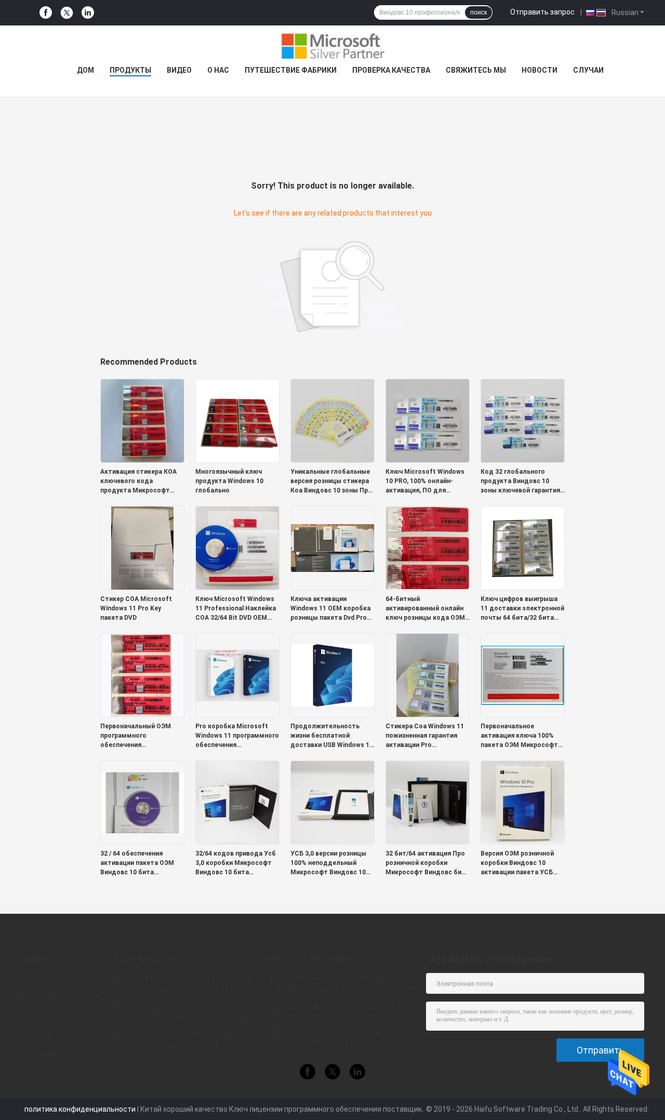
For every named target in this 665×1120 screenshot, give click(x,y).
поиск (478, 12)
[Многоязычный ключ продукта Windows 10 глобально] (237, 420)
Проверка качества (391, 70)
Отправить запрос (542, 12)
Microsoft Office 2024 (309, 959)
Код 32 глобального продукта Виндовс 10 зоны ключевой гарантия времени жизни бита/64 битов (520, 481)
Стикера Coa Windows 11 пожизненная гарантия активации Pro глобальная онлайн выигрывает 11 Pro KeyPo (426, 736)
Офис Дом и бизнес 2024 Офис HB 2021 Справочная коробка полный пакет (344, 1011)
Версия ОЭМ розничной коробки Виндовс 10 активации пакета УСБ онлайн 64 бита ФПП (517, 863)
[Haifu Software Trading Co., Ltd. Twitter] (67, 13)
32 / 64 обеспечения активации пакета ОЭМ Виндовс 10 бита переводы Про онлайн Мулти (137, 863)
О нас (218, 70)
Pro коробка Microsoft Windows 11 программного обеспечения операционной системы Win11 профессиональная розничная (237, 736)
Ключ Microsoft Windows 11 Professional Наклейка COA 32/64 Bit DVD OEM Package (235, 608)
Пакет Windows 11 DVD (155, 959)
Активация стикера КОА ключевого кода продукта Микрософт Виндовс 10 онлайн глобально (138, 481)
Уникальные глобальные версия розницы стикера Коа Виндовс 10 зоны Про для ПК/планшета (331, 481)
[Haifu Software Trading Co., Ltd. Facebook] (45, 12)
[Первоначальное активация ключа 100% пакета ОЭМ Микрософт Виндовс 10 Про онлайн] (522, 675)
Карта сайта (42, 1053)
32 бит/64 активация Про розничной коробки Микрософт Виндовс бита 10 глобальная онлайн (427, 863)
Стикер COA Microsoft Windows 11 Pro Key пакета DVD (136, 608)
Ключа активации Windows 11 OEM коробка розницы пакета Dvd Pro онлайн (330, 608)
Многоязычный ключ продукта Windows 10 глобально (229, 481)
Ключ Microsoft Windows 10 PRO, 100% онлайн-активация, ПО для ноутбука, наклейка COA (424, 481)
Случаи (588, 70)
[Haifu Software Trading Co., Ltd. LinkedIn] (87, 12)
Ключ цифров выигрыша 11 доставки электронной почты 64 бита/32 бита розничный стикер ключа (522, 608)
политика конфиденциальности (80, 1109)
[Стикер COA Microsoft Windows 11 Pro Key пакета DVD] (142, 547)
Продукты (130, 70)
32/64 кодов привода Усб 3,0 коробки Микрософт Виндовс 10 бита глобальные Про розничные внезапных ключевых (235, 863)
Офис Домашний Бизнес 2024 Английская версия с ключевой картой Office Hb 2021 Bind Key (343, 1039)
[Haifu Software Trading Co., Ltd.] (332, 46)
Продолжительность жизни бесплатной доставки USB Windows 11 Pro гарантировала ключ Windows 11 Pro (331, 736)
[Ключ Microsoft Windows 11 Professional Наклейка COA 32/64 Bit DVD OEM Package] (237, 547)
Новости (539, 70)
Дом (85, 70)
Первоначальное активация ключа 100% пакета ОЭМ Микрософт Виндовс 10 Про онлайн (519, 736)
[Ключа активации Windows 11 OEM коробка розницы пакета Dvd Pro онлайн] (332, 547)
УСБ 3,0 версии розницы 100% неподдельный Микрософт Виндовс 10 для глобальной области (330, 863)
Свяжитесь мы (476, 70)
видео (179, 70)
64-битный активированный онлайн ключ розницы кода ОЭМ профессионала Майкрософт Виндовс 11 (425, 608)
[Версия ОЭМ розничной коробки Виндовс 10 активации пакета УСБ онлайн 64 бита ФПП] (522, 802)
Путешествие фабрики (291, 70)
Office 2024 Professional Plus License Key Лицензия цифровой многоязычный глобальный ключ (345, 985)
